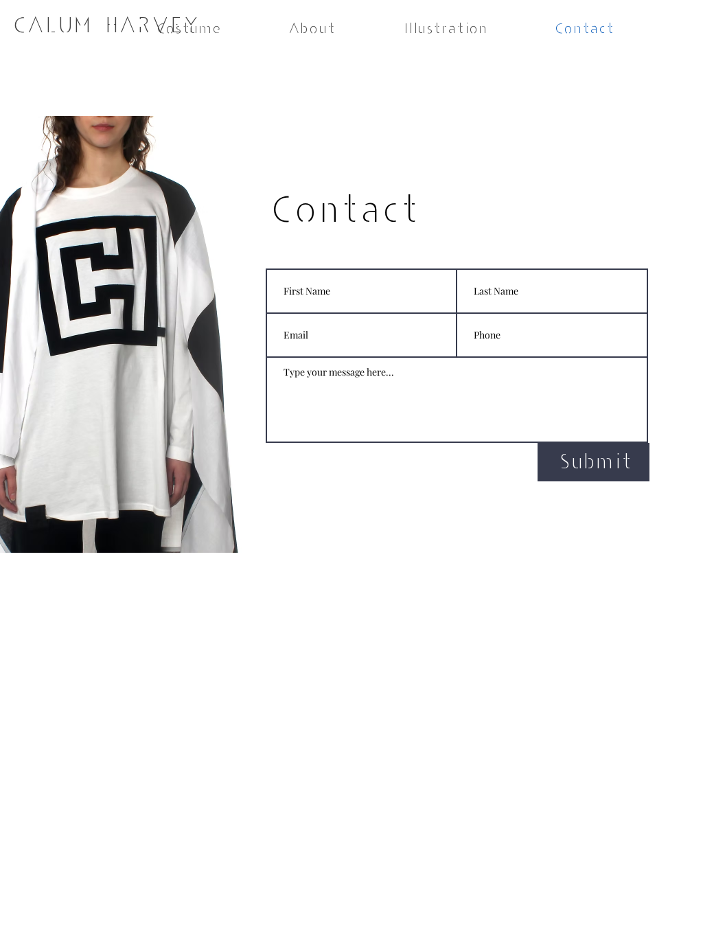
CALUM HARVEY (104, 25)
